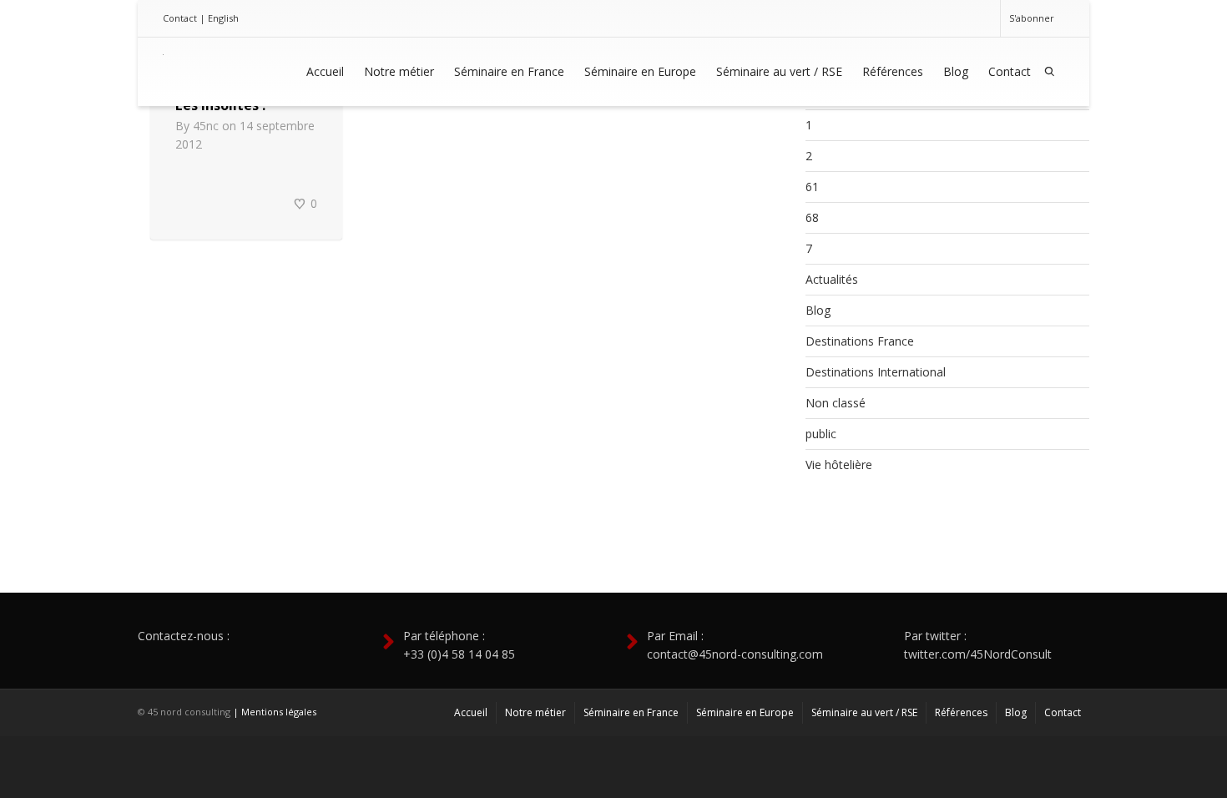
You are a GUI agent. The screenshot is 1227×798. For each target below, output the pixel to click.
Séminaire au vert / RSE (779, 71)
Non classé (835, 403)
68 (812, 217)
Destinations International (875, 372)
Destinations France (859, 341)
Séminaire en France (509, 71)
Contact (180, 18)
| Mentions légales (274, 711)
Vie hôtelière (838, 464)
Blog (955, 71)
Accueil (325, 71)
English (223, 18)
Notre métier (399, 71)
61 (812, 186)
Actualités (831, 279)
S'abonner (1031, 18)
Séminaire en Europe (640, 71)
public (820, 434)
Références (892, 71)
